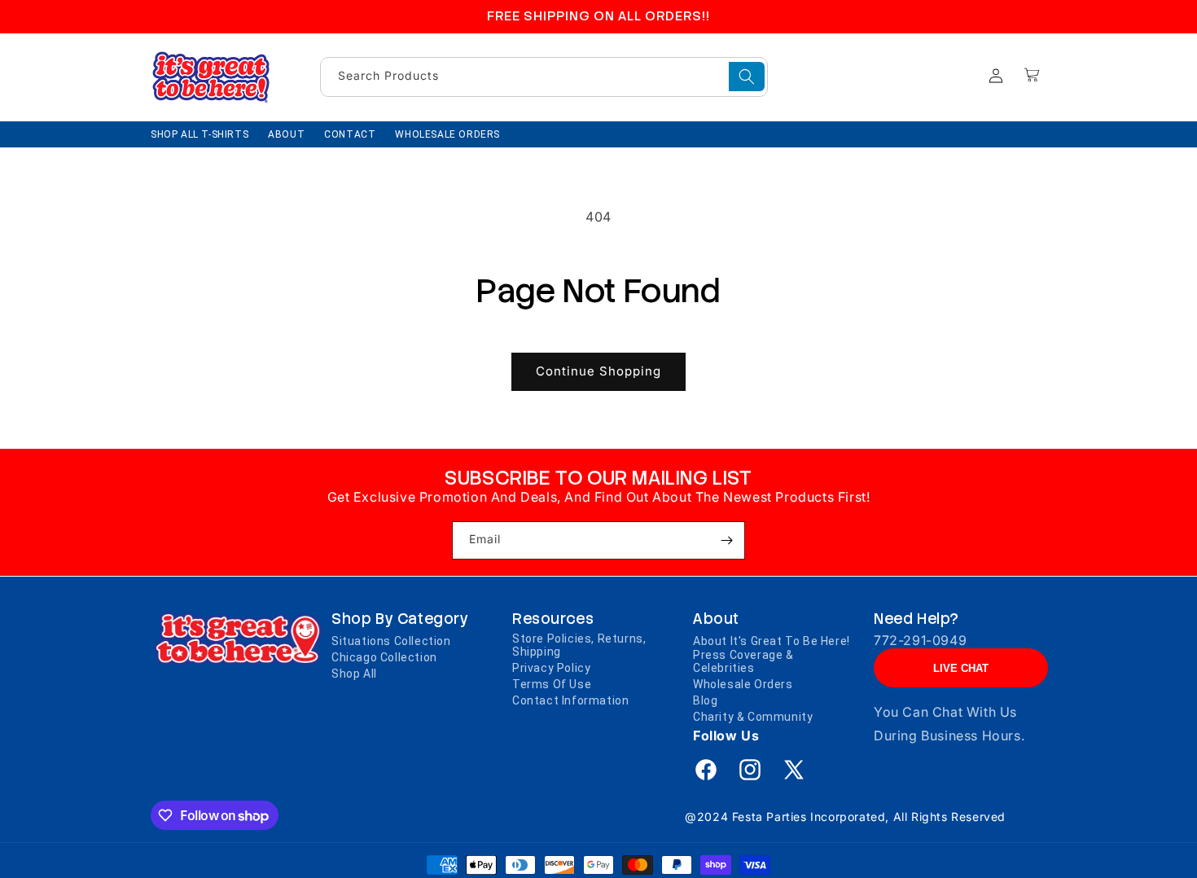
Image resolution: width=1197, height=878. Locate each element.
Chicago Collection (384, 657)
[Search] (747, 76)
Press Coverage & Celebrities (743, 661)
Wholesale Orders (743, 684)
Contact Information (570, 700)
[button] (1032, 75)
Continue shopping (598, 371)
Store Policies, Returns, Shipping (579, 645)
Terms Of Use (551, 684)
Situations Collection (391, 641)
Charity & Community (753, 716)
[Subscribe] (726, 540)
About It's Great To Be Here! (771, 641)
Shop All (354, 673)
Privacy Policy (551, 667)
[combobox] (544, 77)
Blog (705, 700)
